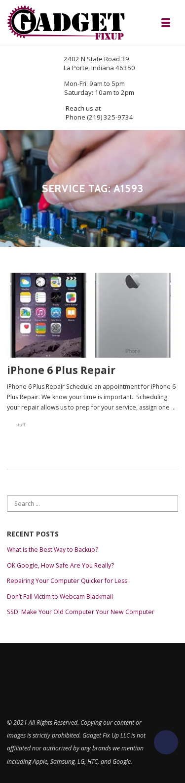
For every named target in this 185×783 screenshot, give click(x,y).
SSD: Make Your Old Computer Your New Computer (80, 612)
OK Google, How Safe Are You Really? (60, 565)
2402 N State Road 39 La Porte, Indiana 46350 (99, 63)
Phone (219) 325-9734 (99, 117)
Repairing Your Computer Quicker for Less (67, 581)
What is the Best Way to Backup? (52, 549)
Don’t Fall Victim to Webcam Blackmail (60, 596)
